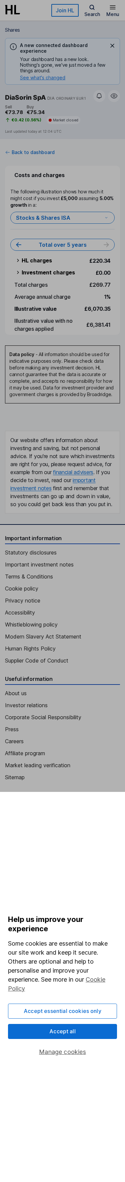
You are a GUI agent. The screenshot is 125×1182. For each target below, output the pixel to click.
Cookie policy (21, 588)
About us (16, 693)
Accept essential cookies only (62, 1011)
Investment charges (48, 272)
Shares (12, 30)
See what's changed (42, 77)
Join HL (65, 10)
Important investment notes (39, 564)
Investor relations (26, 705)
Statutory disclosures (31, 552)
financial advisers (73, 472)
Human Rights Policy (30, 648)
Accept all (62, 1031)
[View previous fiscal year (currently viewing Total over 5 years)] (19, 245)
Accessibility (20, 612)
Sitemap (15, 777)
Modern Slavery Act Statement (43, 636)
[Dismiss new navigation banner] (112, 45)
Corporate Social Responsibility (43, 717)
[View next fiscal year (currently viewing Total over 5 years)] (106, 245)
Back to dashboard (33, 152)
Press (12, 729)
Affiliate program (25, 753)
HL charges (37, 260)
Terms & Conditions (29, 576)
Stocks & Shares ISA (43, 217)
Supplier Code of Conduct (36, 660)
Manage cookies (62, 1051)
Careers (14, 741)
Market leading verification (37, 765)
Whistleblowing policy (31, 624)
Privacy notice (22, 600)
